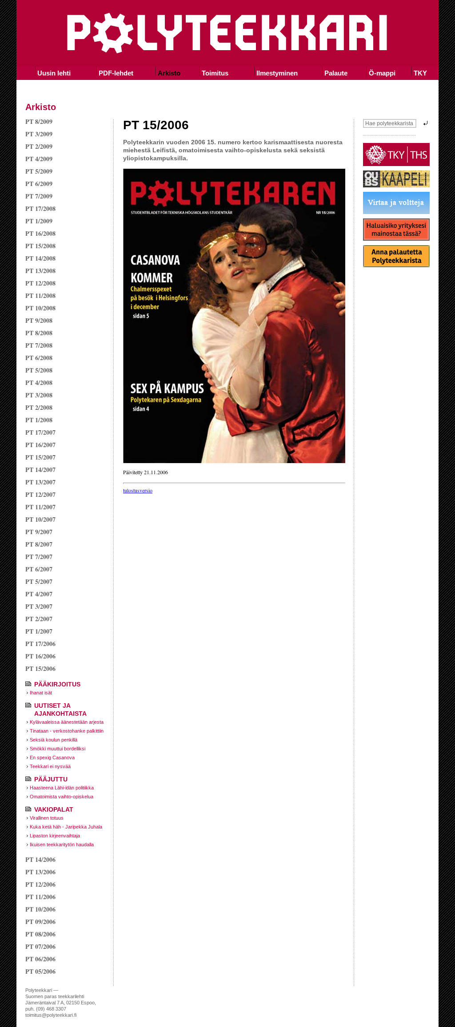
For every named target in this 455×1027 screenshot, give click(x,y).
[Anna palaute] (396, 265)
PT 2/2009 (38, 146)
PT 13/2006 (40, 871)
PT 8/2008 (38, 332)
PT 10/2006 (40, 909)
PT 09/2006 (40, 921)
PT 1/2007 (38, 631)
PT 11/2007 (40, 507)
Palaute (335, 73)
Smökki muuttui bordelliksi (57, 748)
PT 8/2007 (38, 544)
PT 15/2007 (40, 457)
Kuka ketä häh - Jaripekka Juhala (66, 826)
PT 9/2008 (38, 320)
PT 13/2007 (40, 482)
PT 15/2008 (40, 245)
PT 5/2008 (38, 370)
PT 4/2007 (38, 594)
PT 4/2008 (38, 382)
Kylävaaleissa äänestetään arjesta (67, 722)
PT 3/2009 (38, 134)
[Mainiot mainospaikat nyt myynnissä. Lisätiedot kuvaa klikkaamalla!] (396, 238)
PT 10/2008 (40, 308)
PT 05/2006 (40, 971)
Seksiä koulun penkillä (53, 739)
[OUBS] (396, 185)
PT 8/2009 (38, 121)
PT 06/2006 (40, 959)
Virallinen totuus (47, 818)
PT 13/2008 (40, 270)
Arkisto (169, 73)
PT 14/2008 (40, 258)
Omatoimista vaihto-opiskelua (61, 796)
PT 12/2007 (40, 494)
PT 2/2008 (38, 407)
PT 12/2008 (40, 283)
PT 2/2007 (38, 618)
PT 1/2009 (38, 221)
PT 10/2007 (40, 519)
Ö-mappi (382, 73)
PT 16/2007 (40, 444)
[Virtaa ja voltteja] (396, 211)
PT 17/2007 (40, 432)
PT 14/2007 (40, 469)
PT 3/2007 (38, 606)
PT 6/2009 (38, 183)
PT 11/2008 (40, 295)
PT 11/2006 (40, 896)
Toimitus (215, 73)
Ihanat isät (41, 692)
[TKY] (396, 163)
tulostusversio (137, 490)
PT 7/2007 (38, 556)
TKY (420, 73)
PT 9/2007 (38, 531)
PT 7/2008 (38, 345)
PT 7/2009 (38, 196)
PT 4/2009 (38, 158)
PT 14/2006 (40, 859)
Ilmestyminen (277, 73)
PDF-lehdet (116, 73)
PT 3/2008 (38, 395)
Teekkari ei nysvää (50, 766)
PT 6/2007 (38, 569)
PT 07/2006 (40, 946)
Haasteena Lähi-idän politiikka (62, 787)
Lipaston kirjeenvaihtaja (55, 835)
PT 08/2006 (40, 934)
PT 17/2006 (40, 643)
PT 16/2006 (40, 656)
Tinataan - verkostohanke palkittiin (67, 731)
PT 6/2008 (38, 357)
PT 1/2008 (38, 419)
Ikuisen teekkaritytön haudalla (62, 844)
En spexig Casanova (52, 757)
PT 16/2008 (40, 233)
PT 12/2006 (40, 884)
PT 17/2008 (40, 208)
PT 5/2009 (38, 171)
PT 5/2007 (38, 581)
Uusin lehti (54, 73)
